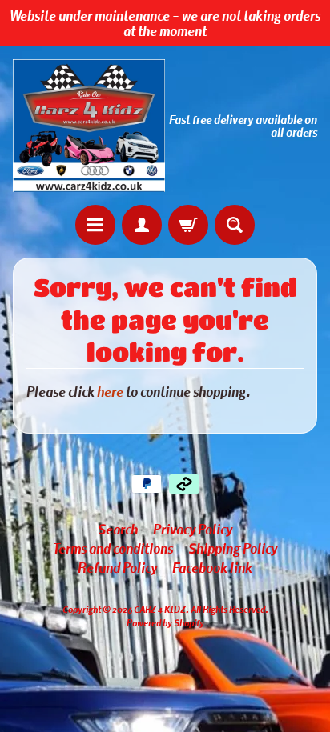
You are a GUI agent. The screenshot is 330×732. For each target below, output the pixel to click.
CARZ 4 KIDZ (160, 608)
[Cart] (188, 225)
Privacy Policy (192, 529)
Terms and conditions (113, 548)
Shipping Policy (232, 548)
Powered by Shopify (165, 622)
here (110, 391)
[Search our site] (235, 225)
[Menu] (95, 225)
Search (118, 529)
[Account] (142, 225)
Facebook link (212, 567)
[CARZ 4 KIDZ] (89, 125)
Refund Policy (117, 567)
